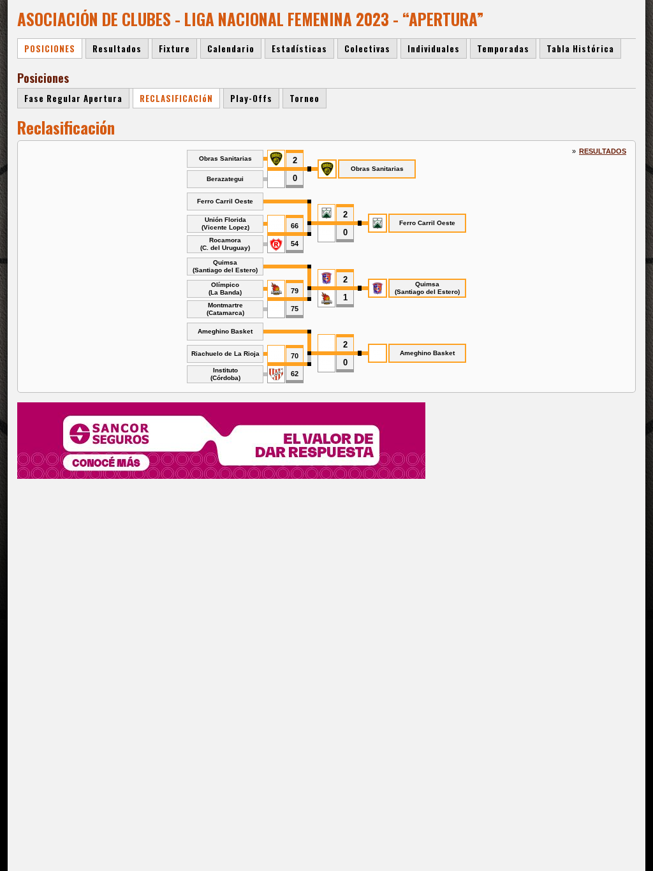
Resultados (602, 151)
